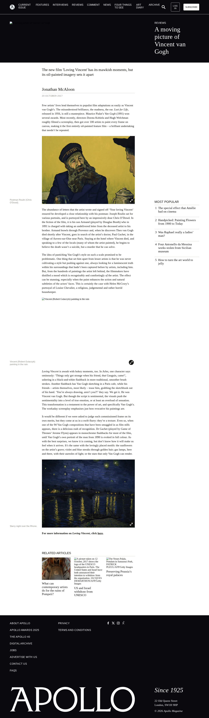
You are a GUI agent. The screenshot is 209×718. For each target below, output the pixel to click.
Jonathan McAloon (58, 89)
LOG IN (175, 7)
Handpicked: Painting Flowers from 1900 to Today (177, 221)
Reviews (160, 23)
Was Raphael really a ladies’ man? (175, 233)
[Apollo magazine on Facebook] (108, 623)
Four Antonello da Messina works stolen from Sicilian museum (175, 248)
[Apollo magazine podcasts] (123, 623)
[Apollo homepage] (14, 7)
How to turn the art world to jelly (175, 261)
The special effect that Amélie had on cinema (177, 209)
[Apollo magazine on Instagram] (118, 623)
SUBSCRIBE (191, 7)
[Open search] (163, 7)
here (100, 533)
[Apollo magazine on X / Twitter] (113, 623)
